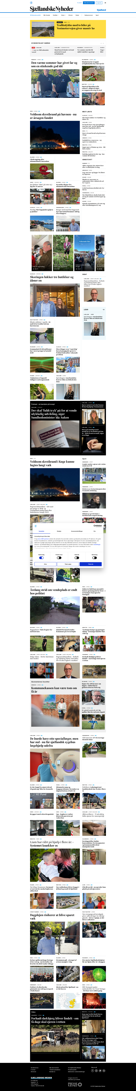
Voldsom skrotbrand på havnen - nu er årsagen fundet (53, 116)
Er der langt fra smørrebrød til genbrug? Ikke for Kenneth (41, 788)
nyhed (90, 122)
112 (68, 22)
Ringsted (84, 145)
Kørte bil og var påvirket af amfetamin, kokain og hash (64, 51)
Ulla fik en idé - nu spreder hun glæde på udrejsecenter (94, 888)
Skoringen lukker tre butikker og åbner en (93, 118)
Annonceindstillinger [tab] (77, 531)
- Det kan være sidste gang (94, 989)
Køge (65, 22)
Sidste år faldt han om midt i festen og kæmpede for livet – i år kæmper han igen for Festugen (93, 592)
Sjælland (79, 47)
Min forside (47, 15)
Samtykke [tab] (41, 531)
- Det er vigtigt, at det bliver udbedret (93, 917)
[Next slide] (104, 253)
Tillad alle (90, 564)
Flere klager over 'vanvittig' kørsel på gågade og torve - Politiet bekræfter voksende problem (67, 352)
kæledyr (90, 151)
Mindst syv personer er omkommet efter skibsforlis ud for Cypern (93, 181)
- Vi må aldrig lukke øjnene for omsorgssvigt (93, 815)
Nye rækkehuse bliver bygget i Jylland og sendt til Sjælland (67, 888)
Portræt (90, 1011)
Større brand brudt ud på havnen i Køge (93, 134)
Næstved (84, 84)
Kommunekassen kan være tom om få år (54, 690)
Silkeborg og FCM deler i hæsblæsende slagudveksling (92, 514)
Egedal (84, 185)
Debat (77, 15)
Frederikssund (60, 207)
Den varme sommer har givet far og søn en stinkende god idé (54, 64)
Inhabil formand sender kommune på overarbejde (66, 631)
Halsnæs (32, 586)
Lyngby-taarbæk (34, 911)
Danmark (84, 163)
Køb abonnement (89, 2)
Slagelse (34, 47)
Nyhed (39, 59)
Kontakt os (52, 1071)
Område (55, 15)
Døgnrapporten (42, 47)
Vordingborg (85, 192)
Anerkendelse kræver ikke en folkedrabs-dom (66, 380)
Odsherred (85, 654)
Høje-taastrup (34, 319)
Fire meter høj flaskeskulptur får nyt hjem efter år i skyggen (93, 961)
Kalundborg (85, 59)
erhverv (90, 115)
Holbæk (32, 375)
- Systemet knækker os (52, 844)
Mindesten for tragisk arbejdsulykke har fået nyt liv (93, 63)
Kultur (90, 84)
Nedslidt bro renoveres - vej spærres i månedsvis (91, 141)
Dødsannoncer (89, 15)
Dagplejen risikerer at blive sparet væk (52, 917)
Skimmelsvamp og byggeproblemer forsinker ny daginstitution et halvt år (67, 789)
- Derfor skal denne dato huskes (42, 658)
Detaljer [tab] (59, 531)
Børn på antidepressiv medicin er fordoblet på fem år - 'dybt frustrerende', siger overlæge (93, 432)
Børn (90, 627)
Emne (62, 15)
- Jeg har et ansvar (41, 185)
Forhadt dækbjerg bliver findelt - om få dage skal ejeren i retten (93, 659)
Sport (97, 15)
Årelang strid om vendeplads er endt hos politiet (53, 591)
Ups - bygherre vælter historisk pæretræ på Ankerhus (64, 816)
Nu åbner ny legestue (93, 173)
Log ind (99, 2)
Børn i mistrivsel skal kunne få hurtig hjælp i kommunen (93, 406)
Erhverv (71, 15)
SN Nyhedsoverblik (35, 15)
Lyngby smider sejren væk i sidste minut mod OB (94, 465)
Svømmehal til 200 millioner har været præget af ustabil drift (41, 351)
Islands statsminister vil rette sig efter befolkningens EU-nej (93, 204)
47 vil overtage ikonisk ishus (93, 739)
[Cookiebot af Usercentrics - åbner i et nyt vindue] (95, 526)
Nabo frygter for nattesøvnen (41, 631)
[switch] (59, 558)
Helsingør (32, 346)
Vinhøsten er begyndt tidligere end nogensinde (39, 379)
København (85, 462)
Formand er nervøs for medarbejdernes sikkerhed (41, 889)
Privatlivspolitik (72, 1069)
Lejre (83, 884)
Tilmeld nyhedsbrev (54, 1069)
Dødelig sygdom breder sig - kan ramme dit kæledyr (93, 155)
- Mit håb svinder (93, 148)
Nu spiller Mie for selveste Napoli (93, 711)
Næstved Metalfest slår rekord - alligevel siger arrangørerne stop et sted (92, 88)
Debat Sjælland (95, 278)
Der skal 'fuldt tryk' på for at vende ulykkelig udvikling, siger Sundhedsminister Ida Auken (54, 414)
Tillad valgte (68, 564)
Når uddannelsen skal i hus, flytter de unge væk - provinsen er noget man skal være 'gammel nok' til (93, 1041)
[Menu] (105, 2)
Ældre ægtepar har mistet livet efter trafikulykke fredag (92, 166)
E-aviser (79, 2)
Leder (64, 375)
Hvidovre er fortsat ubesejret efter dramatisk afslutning (94, 490)
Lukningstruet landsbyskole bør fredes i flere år (94, 789)
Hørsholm (85, 170)
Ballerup (32, 627)
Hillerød (32, 157)
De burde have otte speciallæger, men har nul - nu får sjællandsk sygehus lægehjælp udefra (93, 126)
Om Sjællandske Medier (74, 1067)
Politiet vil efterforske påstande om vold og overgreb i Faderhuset (41, 989)
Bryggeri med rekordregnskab (42, 814)
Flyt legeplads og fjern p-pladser (41, 211)
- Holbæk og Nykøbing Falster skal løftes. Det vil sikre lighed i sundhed (94, 283)
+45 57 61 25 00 (39, 1085)
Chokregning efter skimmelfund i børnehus (39, 160)
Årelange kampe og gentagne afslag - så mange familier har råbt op (93, 632)
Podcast (40, 407)
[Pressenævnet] (75, 1083)
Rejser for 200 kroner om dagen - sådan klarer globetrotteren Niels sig (91, 686)
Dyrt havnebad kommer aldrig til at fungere (67, 212)
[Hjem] (31, 3)
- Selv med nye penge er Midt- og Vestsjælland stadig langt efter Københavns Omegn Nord (41, 509)
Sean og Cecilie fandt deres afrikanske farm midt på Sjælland (92, 1016)
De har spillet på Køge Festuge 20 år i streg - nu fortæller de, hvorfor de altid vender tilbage (41, 962)
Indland (39, 984)
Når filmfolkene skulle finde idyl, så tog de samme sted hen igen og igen (93, 196)
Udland (84, 177)
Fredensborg (85, 735)
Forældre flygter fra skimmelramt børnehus (65, 185)
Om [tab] (95, 531)
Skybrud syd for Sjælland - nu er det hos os (67, 988)
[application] (93, 98)
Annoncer (33, 1071)
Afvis (45, 564)
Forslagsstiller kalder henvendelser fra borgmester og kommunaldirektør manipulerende (93, 844)
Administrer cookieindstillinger (76, 1071)
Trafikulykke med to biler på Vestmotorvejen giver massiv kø (76, 26)
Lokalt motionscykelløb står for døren (93, 189)
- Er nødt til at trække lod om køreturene (40, 324)
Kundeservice (34, 1067)
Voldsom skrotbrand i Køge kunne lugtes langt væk (52, 463)
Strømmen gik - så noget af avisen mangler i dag (66, 961)
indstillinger (97, 544)
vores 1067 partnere (43, 539)
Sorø (57, 811)
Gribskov (33, 59)
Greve (56, 47)
